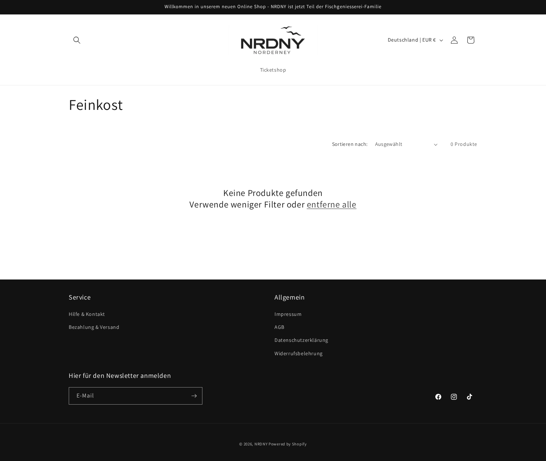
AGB (279, 327)
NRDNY (261, 444)
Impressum (288, 314)
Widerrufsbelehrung (298, 353)
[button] (77, 40)
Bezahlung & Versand (94, 327)
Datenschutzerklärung (301, 340)
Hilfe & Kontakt (87, 314)
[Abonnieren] (194, 396)
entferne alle (332, 204)
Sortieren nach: (350, 144)
